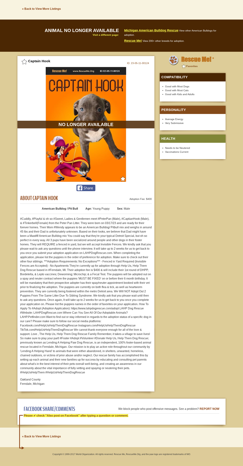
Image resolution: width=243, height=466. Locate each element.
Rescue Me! (133, 40)
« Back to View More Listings (41, 8)
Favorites (192, 66)
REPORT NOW (209, 408)
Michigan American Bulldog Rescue (151, 30)
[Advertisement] (161, 9)
